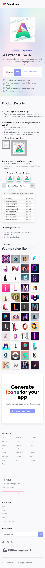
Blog (3, 510)
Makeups (5, 456)
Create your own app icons (21, 411)
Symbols (33, 460)
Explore (4, 437)
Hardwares (19, 453)
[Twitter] (3, 542)
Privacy (4, 517)
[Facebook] (7, 542)
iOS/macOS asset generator (11, 484)
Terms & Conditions (8, 521)
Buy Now (17, 72)
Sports (18, 460)
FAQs (3, 506)
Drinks (32, 441)
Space (4, 460)
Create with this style (31, 71)
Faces (4, 445)
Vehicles (33, 449)
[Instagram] (12, 542)
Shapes (4, 441)
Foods (18, 441)
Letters (32, 453)
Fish (31, 445)
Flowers (4, 449)
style (27, 51)
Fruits (18, 449)
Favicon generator (8, 487)
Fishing (18, 456)
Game (4, 453)
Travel (4, 464)
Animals (18, 437)
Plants (32, 456)
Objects (33, 437)
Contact (4, 514)
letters (16, 51)
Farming (18, 445)
